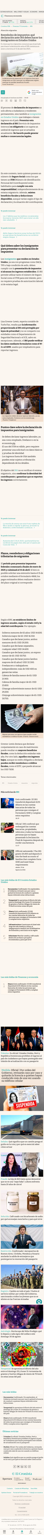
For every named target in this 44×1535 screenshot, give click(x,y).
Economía (33, 12)
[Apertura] (7, 1479)
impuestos (24, 783)
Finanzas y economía (20, 26)
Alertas (31, 1533)
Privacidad (22, 1507)
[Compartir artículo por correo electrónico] (20, 101)
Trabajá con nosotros (36, 1492)
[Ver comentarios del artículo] (25, 101)
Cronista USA (5, 26)
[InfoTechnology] (22, 1483)
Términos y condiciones (22, 1504)
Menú (4, 1533)
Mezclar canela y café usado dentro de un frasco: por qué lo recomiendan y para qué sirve (24, 938)
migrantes (34, 783)
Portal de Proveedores (20, 1492)
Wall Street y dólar (21, 12)
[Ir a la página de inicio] (22, 1474)
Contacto (10, 1488)
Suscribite (34, 1488)
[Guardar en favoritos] (3, 92)
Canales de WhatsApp (22, 1488)
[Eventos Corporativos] (18, 1479)
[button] (39, 1302)
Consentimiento (22, 1511)
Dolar (13, 1533)
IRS (31, 26)
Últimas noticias (6, 12)
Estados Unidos (13, 783)
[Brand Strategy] (28, 1479)
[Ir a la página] (2, 15)
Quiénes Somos (6, 1492)
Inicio (22, 1533)
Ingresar (40, 1533)
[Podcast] (37, 1479)
